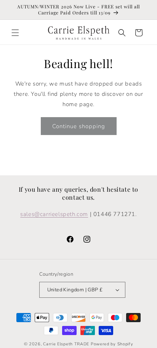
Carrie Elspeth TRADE (66, 344)
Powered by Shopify (112, 344)
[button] (15, 32)
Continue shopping (78, 126)
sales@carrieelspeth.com (54, 214)
